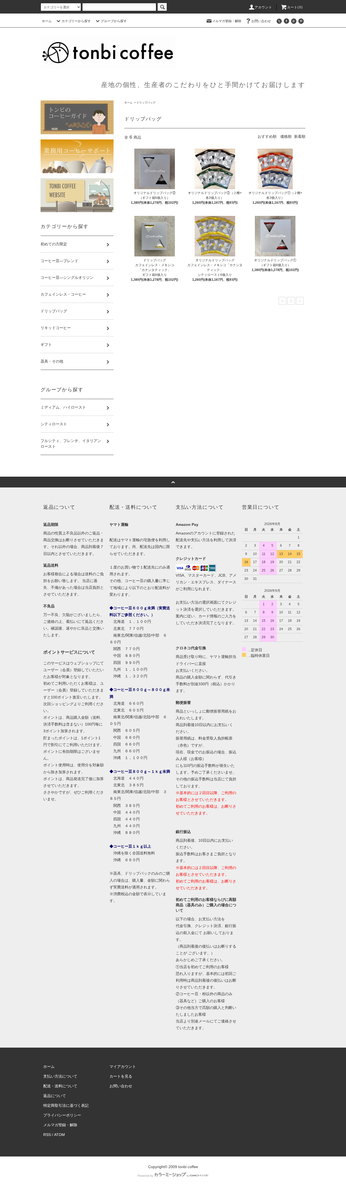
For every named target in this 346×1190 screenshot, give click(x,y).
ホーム (47, 21)
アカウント (263, 7)
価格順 (286, 136)
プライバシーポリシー (62, 1115)
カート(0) (295, 7)
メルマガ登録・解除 (226, 21)
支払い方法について (60, 1076)
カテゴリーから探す (76, 21)
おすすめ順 (267, 136)
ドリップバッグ (146, 102)
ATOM (59, 1134)
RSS (47, 1134)
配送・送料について (60, 1086)
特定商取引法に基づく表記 (66, 1105)
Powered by (145, 1175)
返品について (54, 1096)
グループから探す (114, 21)
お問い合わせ (261, 21)
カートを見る (120, 1076)
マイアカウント (122, 1066)
